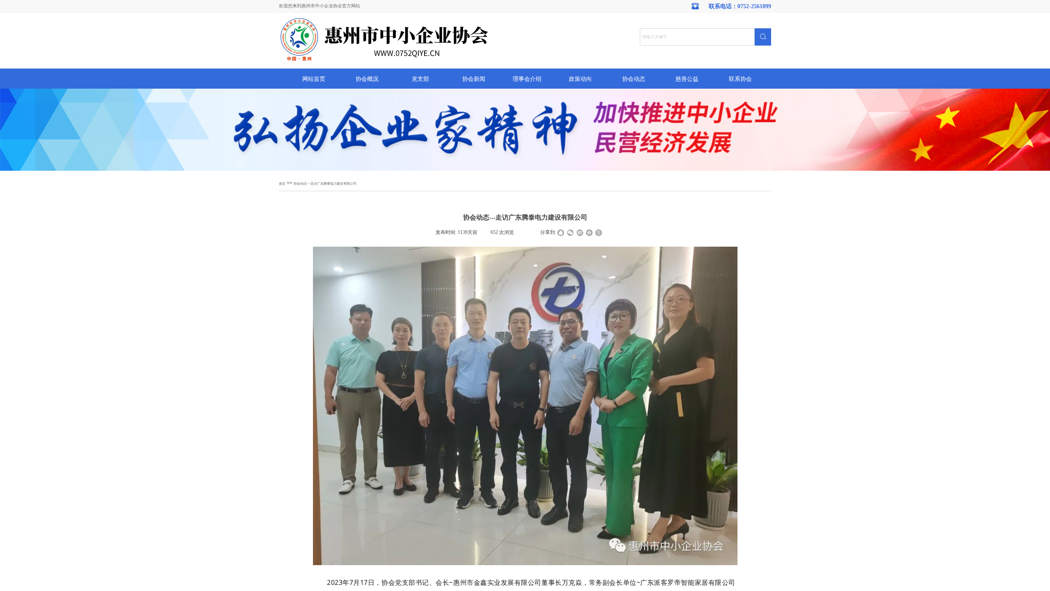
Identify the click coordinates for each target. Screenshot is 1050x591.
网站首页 (313, 79)
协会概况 (367, 79)
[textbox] (697, 37)
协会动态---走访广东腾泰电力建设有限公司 (325, 184)
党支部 (420, 79)
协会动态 (633, 79)
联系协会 (740, 79)
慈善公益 (687, 79)
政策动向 (580, 79)
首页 (282, 184)
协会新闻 (473, 79)
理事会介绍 (527, 79)
